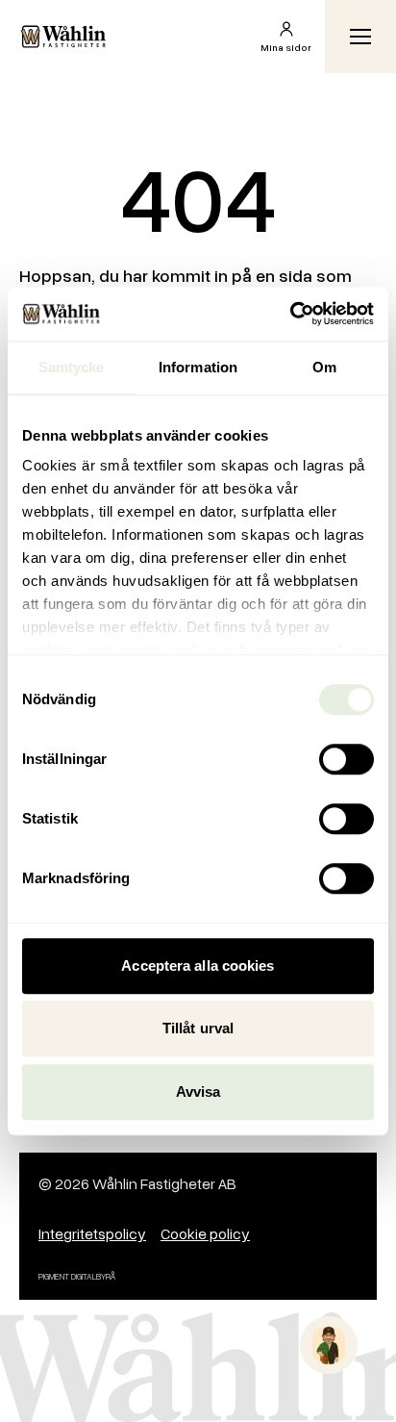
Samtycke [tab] (71, 367)
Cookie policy (205, 1233)
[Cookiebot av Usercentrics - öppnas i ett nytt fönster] (290, 313)
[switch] (346, 759)
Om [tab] (324, 367)
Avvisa (198, 1091)
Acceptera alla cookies (197, 965)
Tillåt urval (198, 1028)
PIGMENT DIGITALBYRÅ (77, 1276)
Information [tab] (198, 367)
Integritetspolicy (92, 1233)
